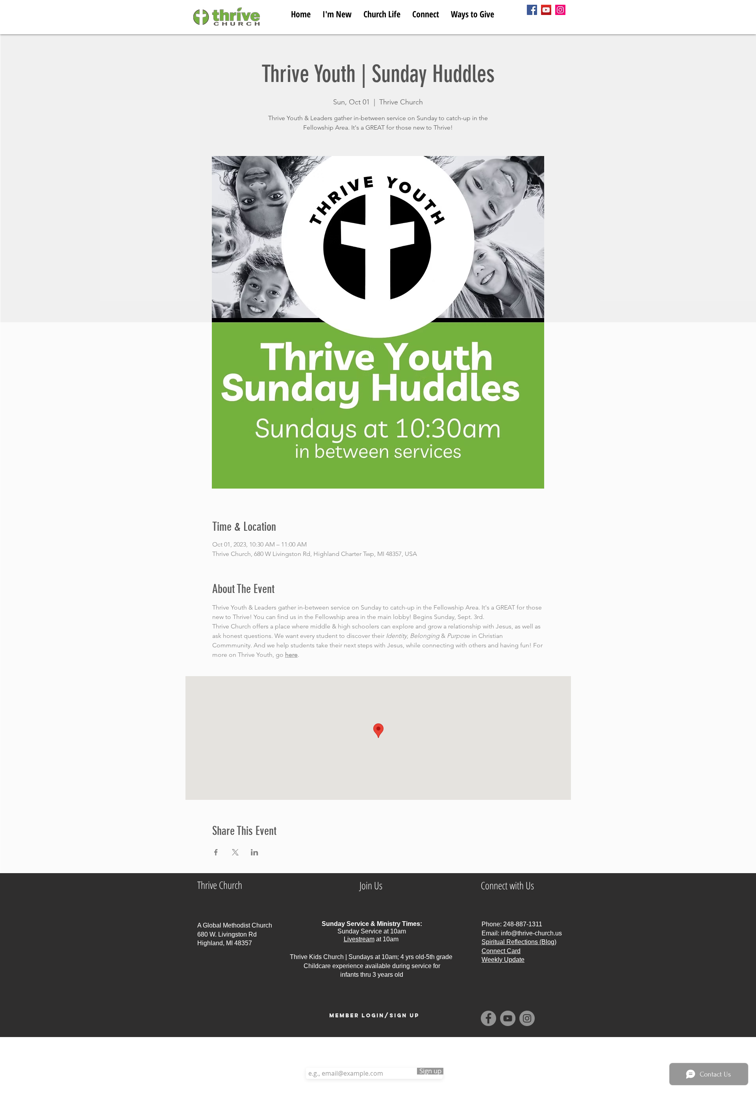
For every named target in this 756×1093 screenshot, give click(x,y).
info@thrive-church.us (531, 933)
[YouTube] (546, 10)
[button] (382, 12)
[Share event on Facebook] (216, 852)
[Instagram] (560, 10)
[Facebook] (532, 10)
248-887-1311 (522, 924)
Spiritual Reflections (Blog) (519, 942)
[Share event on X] (235, 852)
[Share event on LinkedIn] (254, 852)
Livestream (359, 939)
